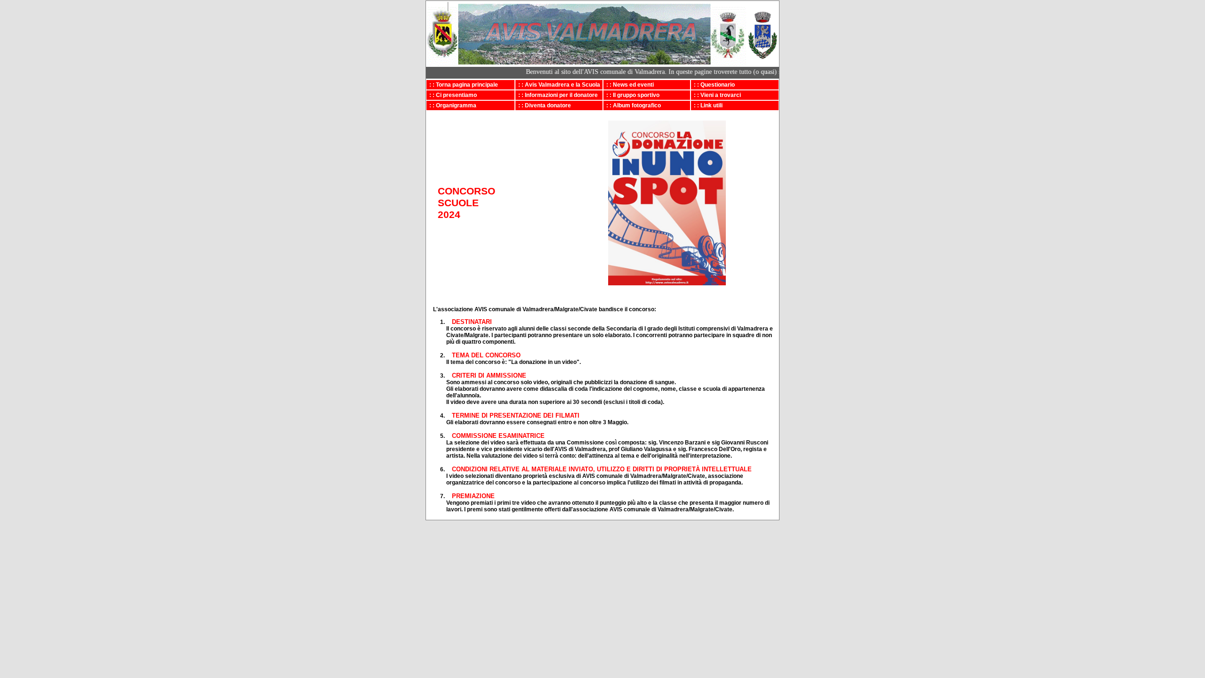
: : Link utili (707, 105)
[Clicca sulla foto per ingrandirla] (667, 283)
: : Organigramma (451, 105)
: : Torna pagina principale (462, 84)
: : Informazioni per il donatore (556, 95)
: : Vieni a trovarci (716, 95)
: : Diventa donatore (543, 105)
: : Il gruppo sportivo (631, 95)
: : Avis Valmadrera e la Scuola (557, 84)
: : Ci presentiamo (451, 95)
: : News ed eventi (628, 84)
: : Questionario (713, 84)
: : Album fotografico (632, 105)
